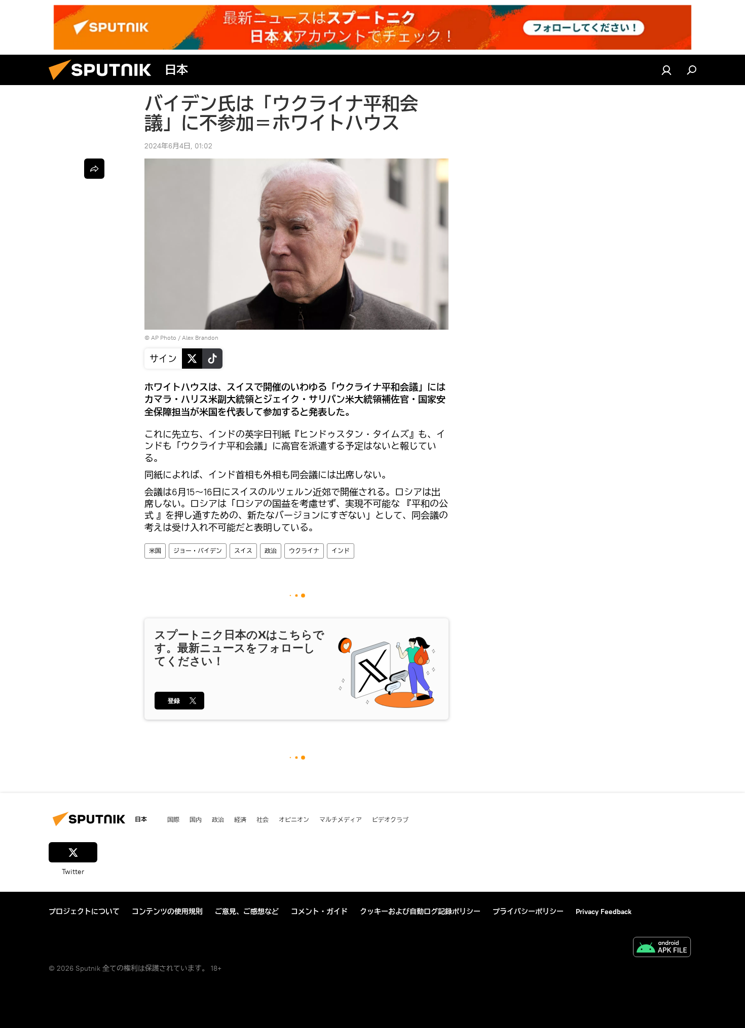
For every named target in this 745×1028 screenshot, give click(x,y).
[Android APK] (661, 948)
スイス (243, 551)
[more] (94, 169)
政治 (271, 551)
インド (340, 551)
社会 (262, 819)
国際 (173, 819)
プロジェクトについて (84, 911)
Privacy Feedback (603, 911)
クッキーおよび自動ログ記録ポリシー (420, 911)
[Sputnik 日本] (104, 82)
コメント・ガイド (319, 911)
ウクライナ (304, 551)
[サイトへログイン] (666, 70)
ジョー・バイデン (197, 551)
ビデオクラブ (390, 819)
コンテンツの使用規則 (167, 911)
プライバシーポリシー (528, 911)
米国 (155, 551)
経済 (240, 819)
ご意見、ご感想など (247, 911)
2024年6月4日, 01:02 (178, 145)
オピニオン (294, 819)
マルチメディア (340, 819)
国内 (196, 819)
